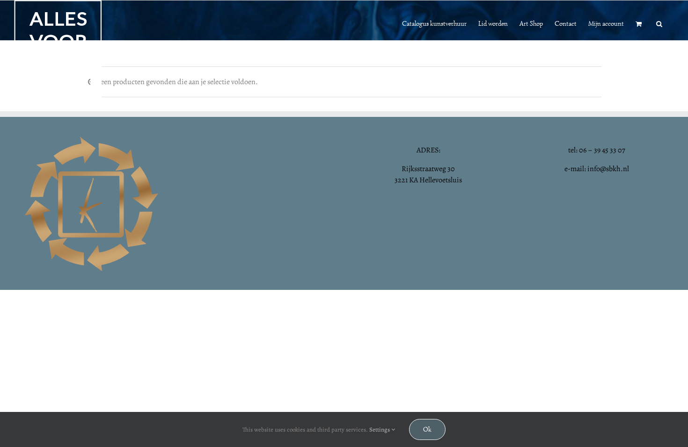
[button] (659, 23)
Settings (380, 429)
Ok (427, 429)
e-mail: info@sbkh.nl (596, 169)
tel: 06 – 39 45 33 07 (596, 150)
